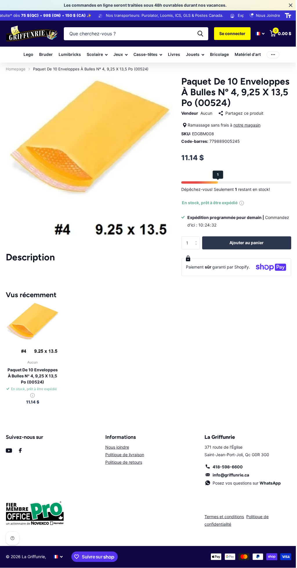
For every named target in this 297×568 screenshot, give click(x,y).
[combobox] (134, 33)
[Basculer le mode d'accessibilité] (283, 15)
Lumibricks (68, 54)
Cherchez (196, 33)
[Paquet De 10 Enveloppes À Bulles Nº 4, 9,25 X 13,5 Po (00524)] (32, 336)
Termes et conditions (221, 523)
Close (286, 5)
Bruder (44, 54)
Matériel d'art (246, 54)
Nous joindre (115, 453)
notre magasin (244, 125)
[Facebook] (20, 457)
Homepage (16, 69)
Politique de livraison (123, 461)
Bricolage (217, 54)
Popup (239, 202)
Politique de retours (122, 468)
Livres (172, 54)
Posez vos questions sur (243, 489)
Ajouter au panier (243, 242)
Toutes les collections (95, 55)
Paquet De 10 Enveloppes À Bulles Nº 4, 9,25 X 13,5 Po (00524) (32, 382)
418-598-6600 (224, 473)
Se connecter (228, 33)
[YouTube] (9, 457)
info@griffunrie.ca (227, 481)
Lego (26, 54)
